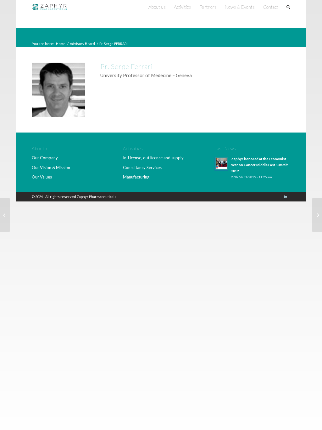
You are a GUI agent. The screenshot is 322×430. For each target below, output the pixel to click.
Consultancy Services (142, 167)
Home (60, 44)
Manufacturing (136, 176)
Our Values (42, 176)
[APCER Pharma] (5, 215)
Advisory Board (82, 44)
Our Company (45, 157)
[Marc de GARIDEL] (317, 215)
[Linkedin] (285, 196)
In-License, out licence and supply (153, 157)
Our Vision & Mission (51, 167)
